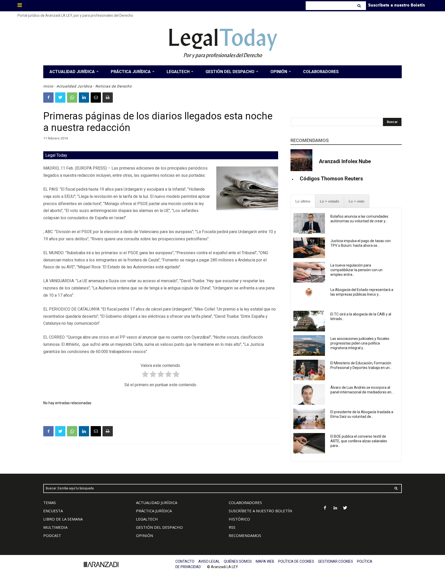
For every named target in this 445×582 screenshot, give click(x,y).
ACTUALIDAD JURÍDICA (156, 502)
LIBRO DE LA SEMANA (63, 519)
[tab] (302, 201)
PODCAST (52, 535)
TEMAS (49, 502)
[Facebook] (48, 97)
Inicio (48, 86)
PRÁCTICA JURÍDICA (154, 510)
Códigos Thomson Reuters (331, 178)
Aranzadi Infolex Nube (345, 161)
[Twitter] (60, 97)
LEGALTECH (147, 519)
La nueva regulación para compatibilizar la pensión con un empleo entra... (356, 270)
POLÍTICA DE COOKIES (296, 561)
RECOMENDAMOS (245, 535)
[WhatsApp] (72, 97)
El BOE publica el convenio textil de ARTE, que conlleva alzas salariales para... (358, 441)
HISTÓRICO (239, 519)
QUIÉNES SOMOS (238, 561)
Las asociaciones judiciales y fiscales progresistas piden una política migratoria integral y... (359, 343)
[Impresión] (107, 97)
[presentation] (302, 201)
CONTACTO (184, 561)
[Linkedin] (84, 97)
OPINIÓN (144, 535)
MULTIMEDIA (55, 527)
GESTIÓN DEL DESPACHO (159, 527)
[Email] (96, 97)
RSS (232, 527)
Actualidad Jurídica (74, 86)
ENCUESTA (53, 510)
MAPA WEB (265, 561)
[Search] (360, 6)
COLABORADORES (245, 502)
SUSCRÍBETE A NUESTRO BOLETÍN (260, 510)
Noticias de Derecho (113, 86)
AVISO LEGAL (209, 561)
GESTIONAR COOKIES (335, 561)
